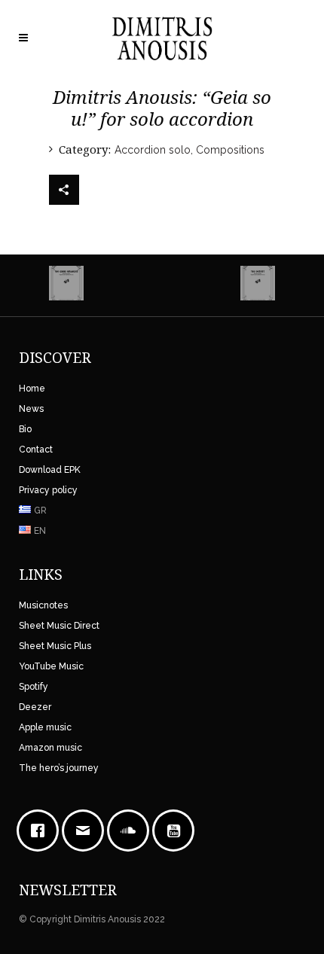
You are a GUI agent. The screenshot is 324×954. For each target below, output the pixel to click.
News (31, 409)
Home (32, 388)
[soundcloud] (131, 830)
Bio (25, 429)
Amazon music (50, 747)
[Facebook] (41, 830)
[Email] (86, 830)
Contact (36, 449)
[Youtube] (177, 830)
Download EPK (50, 470)
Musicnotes (43, 605)
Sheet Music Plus (55, 646)
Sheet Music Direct (59, 625)
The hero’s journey (59, 768)
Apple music (45, 727)
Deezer (35, 707)
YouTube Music (51, 666)
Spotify (33, 686)
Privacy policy (48, 490)
